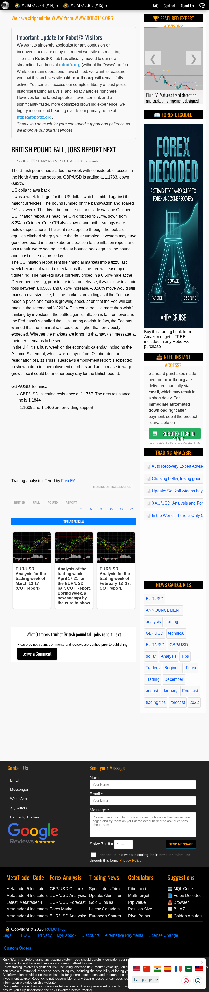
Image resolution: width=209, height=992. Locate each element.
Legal (8, 935)
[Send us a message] (197, 980)
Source (125, 487)
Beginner (172, 667)
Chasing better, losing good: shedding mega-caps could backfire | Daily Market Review (173, 478)
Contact (169, 6)
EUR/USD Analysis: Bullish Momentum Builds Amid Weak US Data (68, 895)
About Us (187, 6)
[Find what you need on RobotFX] (202, 6)
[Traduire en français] (178, 969)
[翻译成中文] (146, 969)
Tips (185, 656)
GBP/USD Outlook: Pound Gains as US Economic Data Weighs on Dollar (68, 888)
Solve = (102, 844)
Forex (191, 667)
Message (99, 810)
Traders (153, 667)
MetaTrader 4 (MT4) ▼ (40, 5)
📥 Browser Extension (178, 902)
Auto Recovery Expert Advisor (173, 466)
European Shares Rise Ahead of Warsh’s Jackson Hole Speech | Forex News (107, 915)
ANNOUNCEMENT (163, 610)
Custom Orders (17, 948)
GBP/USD (178, 644)
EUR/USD (155, 644)
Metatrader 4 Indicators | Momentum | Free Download (28, 915)
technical (176, 633)
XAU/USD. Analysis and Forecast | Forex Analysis (173, 503)
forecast (178, 702)
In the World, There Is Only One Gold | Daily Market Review (173, 515)
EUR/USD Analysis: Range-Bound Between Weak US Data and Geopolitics (69, 915)
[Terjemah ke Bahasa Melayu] (199, 969)
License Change (163, 935)
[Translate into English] (136, 969)
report (71, 502)
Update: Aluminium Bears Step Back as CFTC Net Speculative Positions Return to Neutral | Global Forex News (108, 895)
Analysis (168, 656)
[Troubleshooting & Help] (186, 980)
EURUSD (155, 598)
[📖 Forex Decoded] (173, 327)
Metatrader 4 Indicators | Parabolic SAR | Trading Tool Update (28, 895)
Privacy (45, 935)
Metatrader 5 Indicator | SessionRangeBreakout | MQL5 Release (28, 888)
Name (95, 777)
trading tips (156, 702)
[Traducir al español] (167, 969)
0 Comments (89, 161)
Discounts (91, 935)
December (173, 679)
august (152, 690)
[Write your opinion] (37, 654)
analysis (153, 621)
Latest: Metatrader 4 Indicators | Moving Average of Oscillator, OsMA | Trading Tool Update (25, 902)
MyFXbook (66, 935)
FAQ (156, 6)
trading (172, 621)
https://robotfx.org (34, 117)
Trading (153, 679)
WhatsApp (18, 799)
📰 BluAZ (176, 909)
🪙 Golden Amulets (184, 915)
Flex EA (68, 480)
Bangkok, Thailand (25, 817)
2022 (194, 702)
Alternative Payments (124, 935)
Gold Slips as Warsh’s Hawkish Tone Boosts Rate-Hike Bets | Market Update (105, 902)
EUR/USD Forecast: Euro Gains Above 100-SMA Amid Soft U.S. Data (68, 902)
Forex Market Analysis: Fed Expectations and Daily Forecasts (65, 909)
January (170, 690)
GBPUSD (154, 633)
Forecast (190, 690)
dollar (151, 656)
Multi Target (138, 895)
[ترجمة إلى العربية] (188, 969)
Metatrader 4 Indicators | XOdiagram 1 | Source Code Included (28, 909)
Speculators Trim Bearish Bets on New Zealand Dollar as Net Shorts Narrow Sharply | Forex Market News (108, 888)
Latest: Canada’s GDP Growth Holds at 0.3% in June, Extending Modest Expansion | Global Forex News (108, 909)
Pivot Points (139, 915)
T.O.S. (25, 935)
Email (14, 780)
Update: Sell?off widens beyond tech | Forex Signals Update (173, 490)
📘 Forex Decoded (184, 895)
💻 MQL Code (180, 888)
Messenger (19, 789)
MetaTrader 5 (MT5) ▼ (89, 5)
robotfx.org (70, 65)
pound (53, 502)
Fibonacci (137, 888)
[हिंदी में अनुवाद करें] (157, 969)
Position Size (140, 909)
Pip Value (137, 902)
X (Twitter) (18, 808)
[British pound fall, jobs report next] (6, 5)
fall (36, 502)
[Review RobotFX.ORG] (33, 842)
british (19, 502)
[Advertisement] (73, 716)
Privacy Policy (130, 860)
